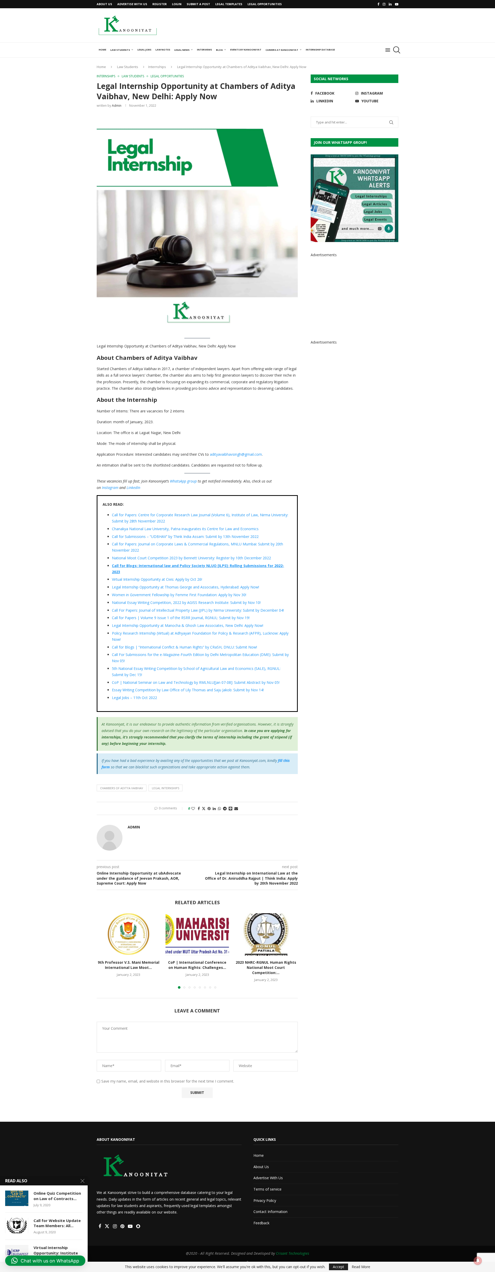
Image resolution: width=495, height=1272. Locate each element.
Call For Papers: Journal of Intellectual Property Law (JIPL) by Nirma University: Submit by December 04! (198, 610)
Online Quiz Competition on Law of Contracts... (57, 1196)
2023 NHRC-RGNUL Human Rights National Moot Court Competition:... (266, 967)
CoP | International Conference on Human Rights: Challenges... (197, 965)
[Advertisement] (304, 25)
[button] (103, 950)
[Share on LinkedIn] (214, 808)
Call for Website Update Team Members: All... (57, 1223)
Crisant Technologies (292, 1253)
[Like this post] (193, 808)
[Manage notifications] (478, 1261)
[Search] (395, 50)
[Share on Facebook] (199, 808)
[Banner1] (354, 198)
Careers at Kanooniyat (282, 50)
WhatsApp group (183, 481)
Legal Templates (228, 4)
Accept (338, 1266)
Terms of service (267, 1189)
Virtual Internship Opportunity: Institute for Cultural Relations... (56, 1253)
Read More (361, 1267)
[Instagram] (384, 4)
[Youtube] (396, 4)
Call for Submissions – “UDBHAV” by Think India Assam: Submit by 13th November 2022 (185, 536)
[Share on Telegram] (225, 808)
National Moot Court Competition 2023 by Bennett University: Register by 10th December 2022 (191, 557)
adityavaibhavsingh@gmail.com (236, 454)
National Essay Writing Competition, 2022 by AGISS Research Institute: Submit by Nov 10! (186, 602)
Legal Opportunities (265, 4)
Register (159, 4)
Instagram (110, 487)
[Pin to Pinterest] (209, 808)
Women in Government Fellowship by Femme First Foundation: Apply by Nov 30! (179, 594)
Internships (157, 66)
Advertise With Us (132, 4)
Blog (219, 50)
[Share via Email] (236, 808)
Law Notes (162, 49)
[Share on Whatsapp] (219, 808)
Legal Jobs (144, 49)
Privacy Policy (264, 1200)
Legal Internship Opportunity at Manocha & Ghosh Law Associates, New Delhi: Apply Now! (187, 625)
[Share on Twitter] (203, 808)
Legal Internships (165, 788)
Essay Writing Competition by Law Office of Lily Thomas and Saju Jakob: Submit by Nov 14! (188, 689)
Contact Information (270, 1211)
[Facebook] (378, 4)
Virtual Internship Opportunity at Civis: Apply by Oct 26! (157, 579)
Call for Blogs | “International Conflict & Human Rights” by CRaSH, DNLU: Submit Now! (184, 647)
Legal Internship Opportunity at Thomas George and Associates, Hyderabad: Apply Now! (185, 587)
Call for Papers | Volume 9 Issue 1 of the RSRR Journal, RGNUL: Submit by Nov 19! (181, 617)
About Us (104, 4)
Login (177, 4)
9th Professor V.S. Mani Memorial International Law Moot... (128, 965)
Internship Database (320, 49)
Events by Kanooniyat (245, 49)
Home (102, 49)
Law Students (120, 50)
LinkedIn (133, 487)
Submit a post (198, 4)
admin (116, 105)
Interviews (204, 49)
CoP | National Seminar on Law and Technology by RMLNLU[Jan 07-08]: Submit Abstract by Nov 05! (195, 682)
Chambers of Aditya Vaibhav (121, 788)
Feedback (261, 1222)
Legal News (181, 50)
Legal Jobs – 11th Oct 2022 (134, 697)
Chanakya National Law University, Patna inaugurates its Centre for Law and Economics (185, 528)
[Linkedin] (390, 4)
